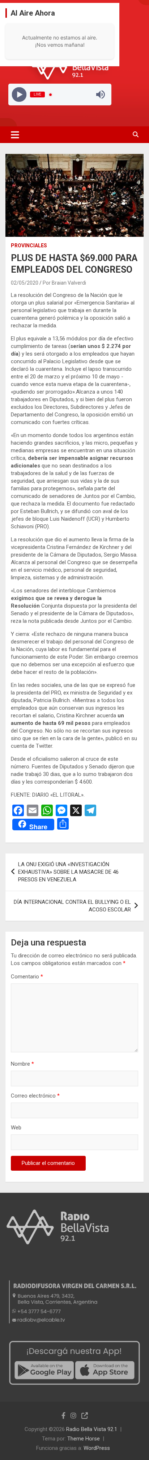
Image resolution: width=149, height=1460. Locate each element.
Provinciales (29, 245)
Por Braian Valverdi (64, 283)
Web (16, 1127)
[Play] (19, 94)
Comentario (27, 976)
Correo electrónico (35, 1095)
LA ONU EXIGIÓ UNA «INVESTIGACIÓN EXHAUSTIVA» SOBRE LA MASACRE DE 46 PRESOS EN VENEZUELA (68, 872)
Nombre (22, 1064)
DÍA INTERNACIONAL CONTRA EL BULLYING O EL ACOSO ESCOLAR (72, 906)
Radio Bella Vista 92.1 (91, 1429)
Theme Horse (83, 1438)
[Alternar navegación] (15, 134)
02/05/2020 (24, 283)
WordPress (97, 1448)
